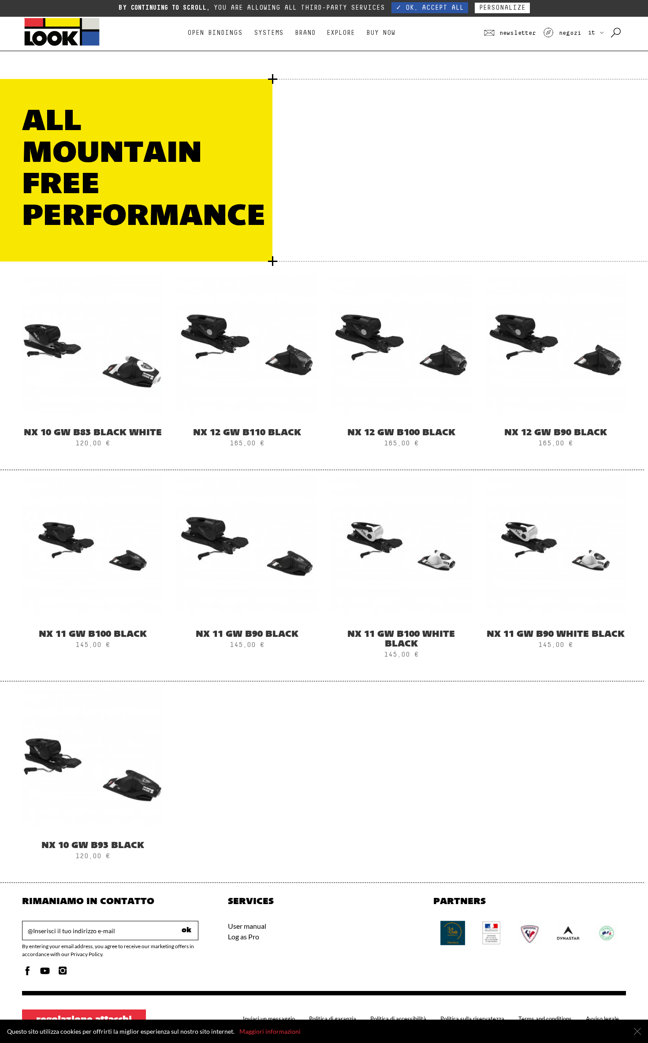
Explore (341, 33)
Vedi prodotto (93, 374)
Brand (305, 33)
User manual (247, 926)
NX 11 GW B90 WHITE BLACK (556, 634)
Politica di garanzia (332, 1018)
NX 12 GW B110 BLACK (247, 433)
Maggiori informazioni (270, 1031)
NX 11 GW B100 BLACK (93, 634)
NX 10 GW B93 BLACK (92, 845)
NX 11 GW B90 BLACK (247, 634)
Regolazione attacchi (84, 1020)
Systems (268, 33)
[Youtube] (45, 973)
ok (186, 930)
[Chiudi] (637, 1031)
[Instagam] (62, 973)
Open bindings (214, 33)
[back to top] (623, 1018)
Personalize (502, 7)
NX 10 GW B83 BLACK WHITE (93, 433)
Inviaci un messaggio (269, 1018)
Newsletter (516, 33)
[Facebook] (27, 973)
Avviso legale (602, 1018)
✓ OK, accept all (430, 7)
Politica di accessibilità (398, 1018)
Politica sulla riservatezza (472, 1018)
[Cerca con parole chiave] (616, 33)
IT (593, 33)
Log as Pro (243, 936)
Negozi (568, 33)
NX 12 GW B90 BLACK (555, 433)
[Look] (62, 45)
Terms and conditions (545, 1018)
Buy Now (380, 33)
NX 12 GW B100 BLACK (401, 433)
